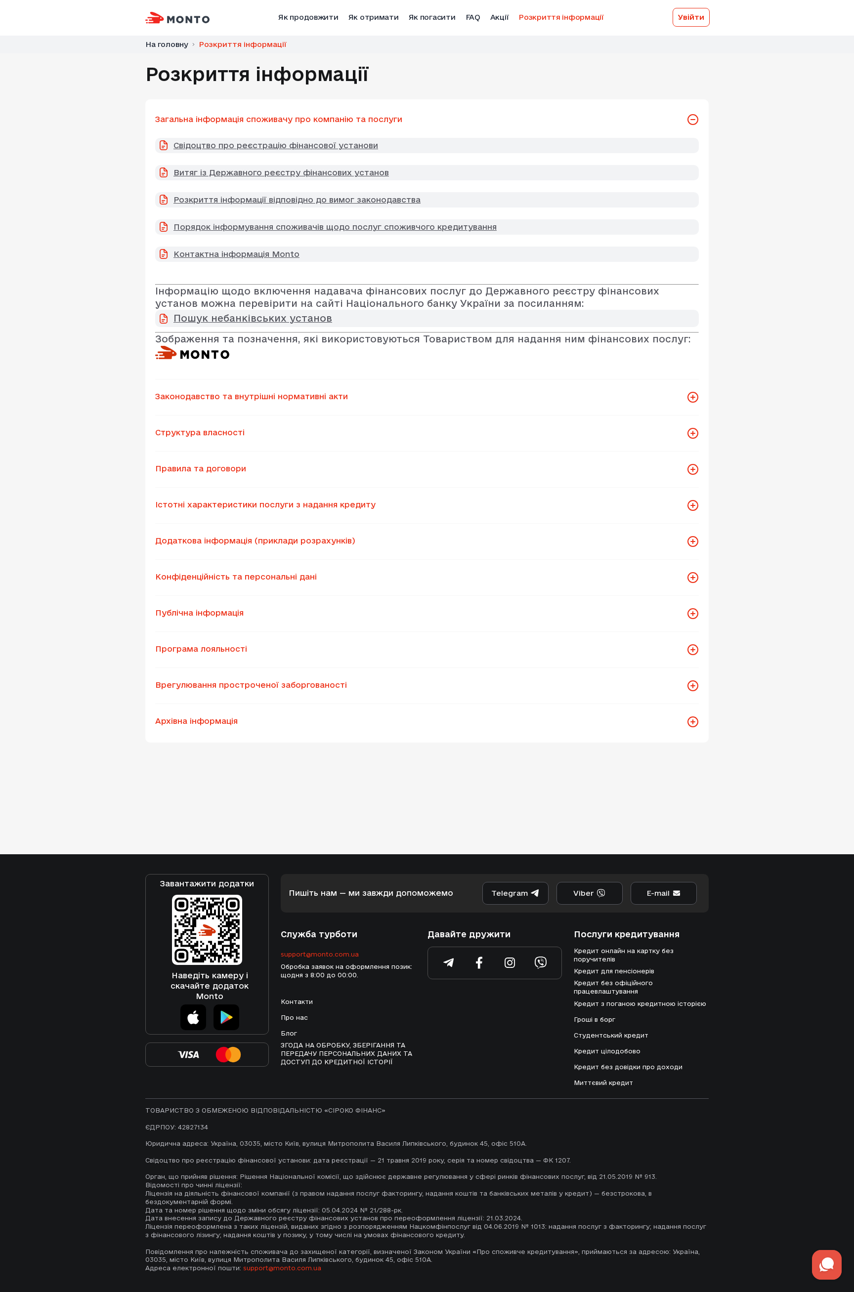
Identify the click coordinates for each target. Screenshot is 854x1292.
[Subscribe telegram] (449, 963)
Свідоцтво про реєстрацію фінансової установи (275, 145)
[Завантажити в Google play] (226, 1017)
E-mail (658, 893)
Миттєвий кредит (603, 1082)
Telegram (509, 893)
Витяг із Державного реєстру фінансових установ (281, 172)
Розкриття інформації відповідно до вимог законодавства (297, 199)
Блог (289, 1033)
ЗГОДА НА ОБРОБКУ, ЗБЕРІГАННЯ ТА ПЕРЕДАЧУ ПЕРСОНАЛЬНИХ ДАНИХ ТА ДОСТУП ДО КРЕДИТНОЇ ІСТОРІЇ (346, 1053)
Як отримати (373, 17)
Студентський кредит (611, 1035)
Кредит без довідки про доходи (628, 1066)
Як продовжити (308, 17)
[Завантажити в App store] (193, 1017)
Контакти (297, 1001)
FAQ (473, 17)
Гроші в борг (594, 1019)
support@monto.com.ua (320, 954)
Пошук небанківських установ (252, 318)
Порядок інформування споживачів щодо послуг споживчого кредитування (335, 226)
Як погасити (432, 17)
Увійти (691, 17)
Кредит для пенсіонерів (614, 970)
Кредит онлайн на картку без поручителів (624, 954)
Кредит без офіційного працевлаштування (613, 987)
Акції (499, 17)
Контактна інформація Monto (236, 254)
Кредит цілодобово (607, 1050)
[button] (693, 120)
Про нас (294, 1017)
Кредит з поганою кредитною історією (640, 1003)
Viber (583, 893)
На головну (166, 44)
